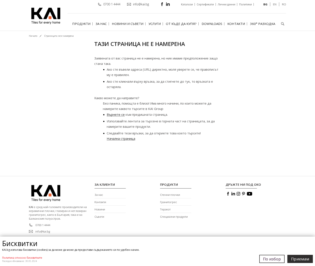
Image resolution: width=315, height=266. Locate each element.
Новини (99, 209)
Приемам (300, 258)
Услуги (154, 23)
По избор (272, 258)
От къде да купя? (181, 23)
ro (284, 4)
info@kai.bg (141, 4)
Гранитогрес (168, 202)
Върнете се (116, 114)
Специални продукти (174, 217)
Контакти (236, 23)
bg (265, 4)
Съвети (99, 217)
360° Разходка (262, 23)
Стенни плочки (170, 195)
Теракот (165, 209)
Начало (33, 35)
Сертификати (205, 4)
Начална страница (121, 138)
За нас (101, 23)
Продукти (81, 23)
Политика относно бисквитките (22, 258)
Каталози (187, 4)
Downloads (212, 23)
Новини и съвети (127, 23)
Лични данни (226, 4)
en (274, 4)
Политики (245, 4)
